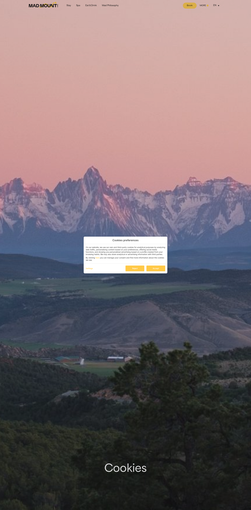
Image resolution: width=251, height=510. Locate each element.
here (97, 258)
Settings (89, 268)
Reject (135, 268)
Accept (156, 268)
